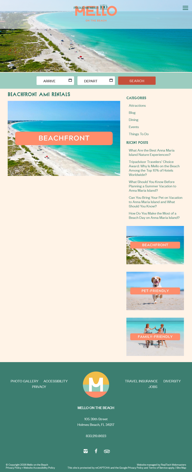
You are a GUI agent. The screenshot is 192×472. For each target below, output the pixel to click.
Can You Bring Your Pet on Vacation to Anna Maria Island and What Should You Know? (155, 201)
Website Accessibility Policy (39, 467)
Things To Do (139, 133)
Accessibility (56, 380)
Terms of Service (158, 467)
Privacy (39, 386)
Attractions (137, 105)
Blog (132, 112)
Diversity (172, 380)
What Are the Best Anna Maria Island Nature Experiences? (152, 152)
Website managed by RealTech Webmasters (161, 464)
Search (137, 80)
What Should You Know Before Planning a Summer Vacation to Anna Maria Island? (152, 185)
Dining (133, 119)
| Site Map (180, 467)
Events (134, 126)
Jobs (152, 386)
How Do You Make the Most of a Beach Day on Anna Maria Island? (154, 215)
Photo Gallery (24, 380)
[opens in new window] (85, 450)
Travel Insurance (141, 380)
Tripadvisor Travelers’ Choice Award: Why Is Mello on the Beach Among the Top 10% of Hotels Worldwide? (154, 168)
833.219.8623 (96, 435)
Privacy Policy (13, 467)
